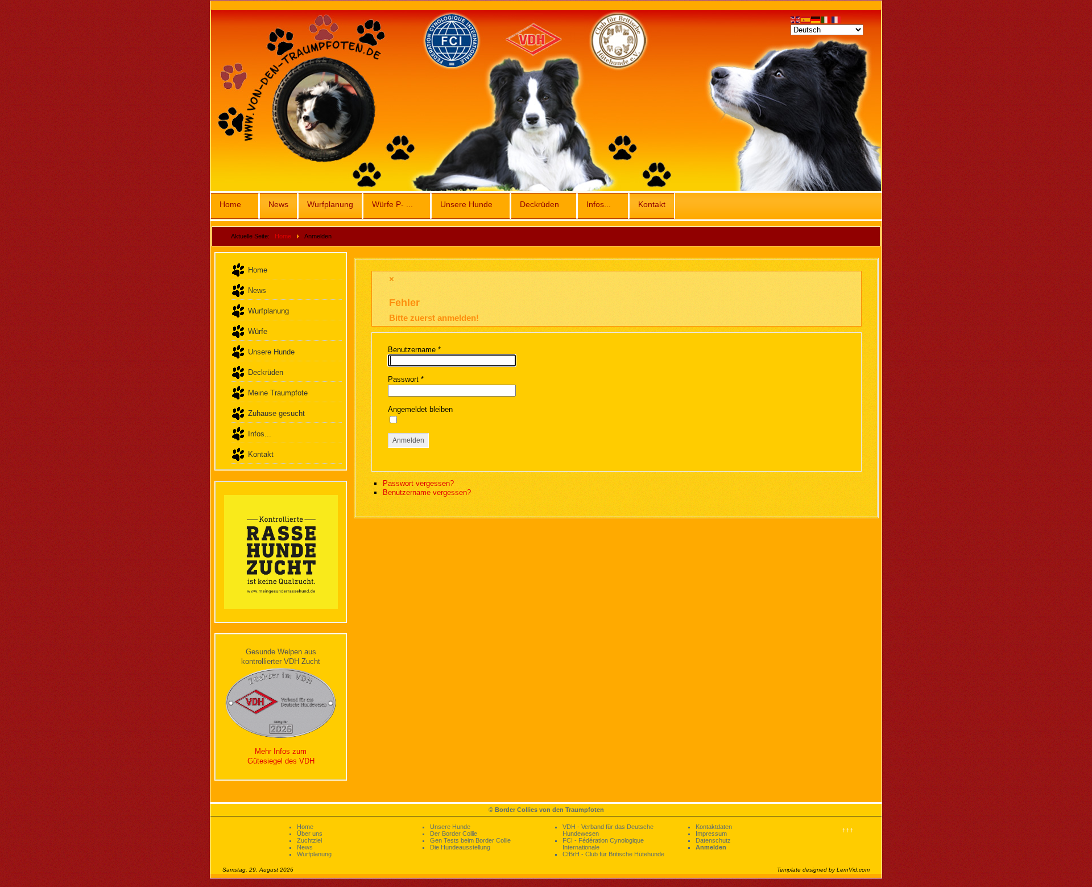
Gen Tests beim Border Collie (470, 840)
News (278, 204)
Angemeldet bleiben (420, 409)
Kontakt (651, 204)
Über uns (309, 833)
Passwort (406, 379)
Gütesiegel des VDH (281, 761)
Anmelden (408, 440)
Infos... (598, 204)
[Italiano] (826, 19)
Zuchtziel (309, 840)
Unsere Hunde (466, 204)
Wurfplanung (330, 204)
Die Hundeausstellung (460, 847)
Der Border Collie (453, 833)
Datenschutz (713, 840)
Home (230, 204)
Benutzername (414, 349)
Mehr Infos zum (281, 751)
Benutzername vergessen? (427, 492)
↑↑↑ (848, 830)
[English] (796, 19)
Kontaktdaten (714, 826)
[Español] (806, 19)
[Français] (837, 19)
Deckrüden (539, 204)
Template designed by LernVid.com (823, 870)
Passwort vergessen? (418, 483)
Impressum (711, 833)
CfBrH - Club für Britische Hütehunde (613, 854)
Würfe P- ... (392, 204)
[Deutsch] (816, 19)
